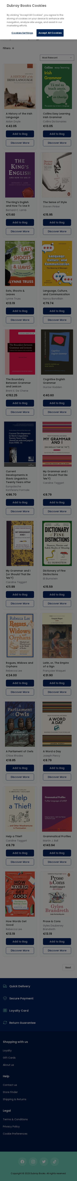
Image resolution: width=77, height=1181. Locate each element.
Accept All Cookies (50, 33)
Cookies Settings (22, 33)
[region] (38, 19)
